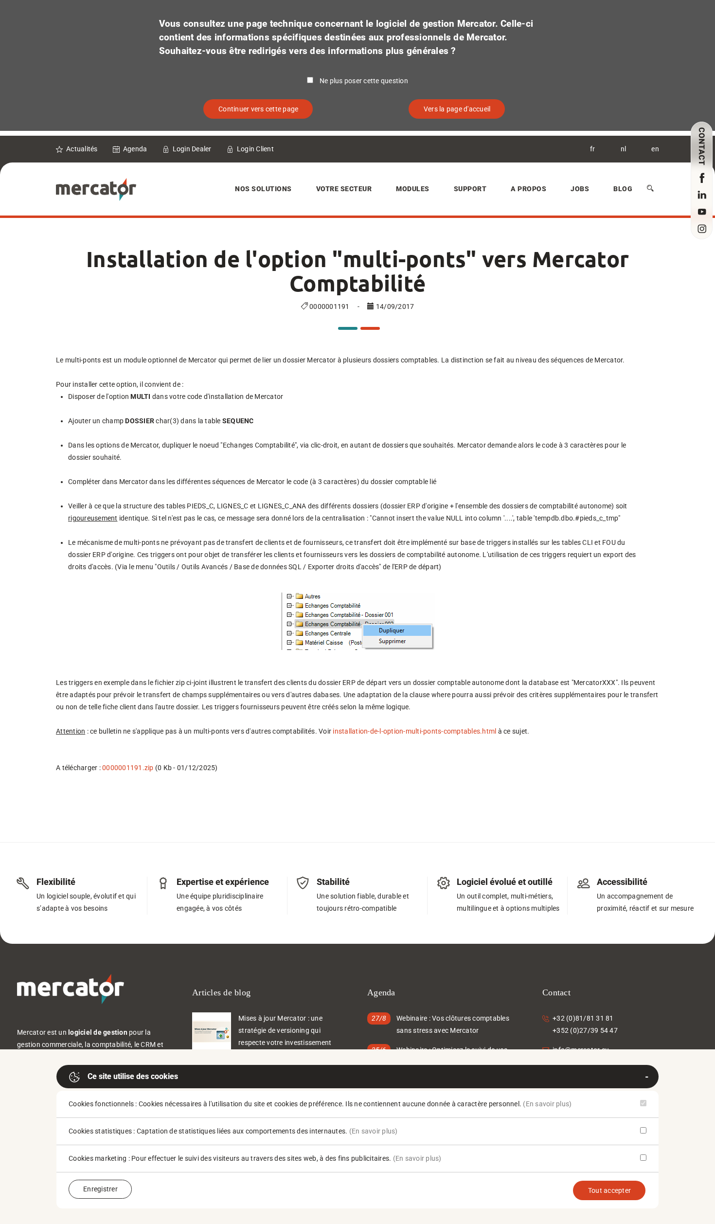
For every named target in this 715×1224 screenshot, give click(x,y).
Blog (622, 189)
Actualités (82, 149)
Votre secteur (344, 189)
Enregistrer (100, 1189)
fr (592, 149)
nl (623, 149)
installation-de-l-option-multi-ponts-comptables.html (414, 731)
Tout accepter (609, 1190)
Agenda (135, 149)
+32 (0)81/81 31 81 (583, 1018)
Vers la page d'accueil (457, 109)
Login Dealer (192, 149)
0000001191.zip (128, 768)
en (655, 149)
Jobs (580, 189)
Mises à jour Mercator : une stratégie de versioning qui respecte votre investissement (284, 1030)
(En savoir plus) (547, 1104)
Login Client (255, 149)
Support (470, 189)
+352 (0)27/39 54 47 (585, 1030)
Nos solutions (263, 189)
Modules (412, 189)
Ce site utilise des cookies (133, 1076)
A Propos (528, 189)
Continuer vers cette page (258, 109)
